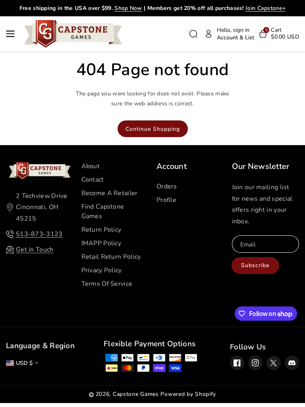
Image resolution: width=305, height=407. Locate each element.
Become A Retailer (109, 193)
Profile (166, 200)
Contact (92, 179)
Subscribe (255, 265)
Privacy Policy (101, 270)
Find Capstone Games (102, 211)
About (90, 166)
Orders (166, 186)
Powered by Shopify (188, 394)
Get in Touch (35, 249)
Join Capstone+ (265, 8)
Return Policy (101, 229)
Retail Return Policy (111, 256)
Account (171, 166)
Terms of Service (107, 283)
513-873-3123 (39, 234)
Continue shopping (152, 129)
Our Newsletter (261, 166)
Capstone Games (136, 394)
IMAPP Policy (101, 243)
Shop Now (128, 8)
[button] (12, 34)
